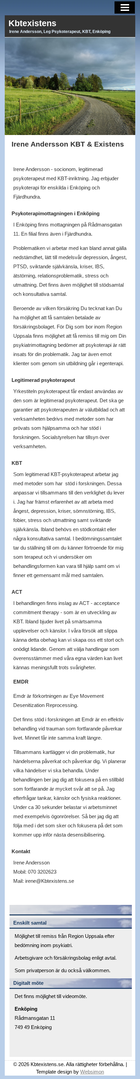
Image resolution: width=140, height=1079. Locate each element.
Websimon (92, 1072)
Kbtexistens (32, 23)
